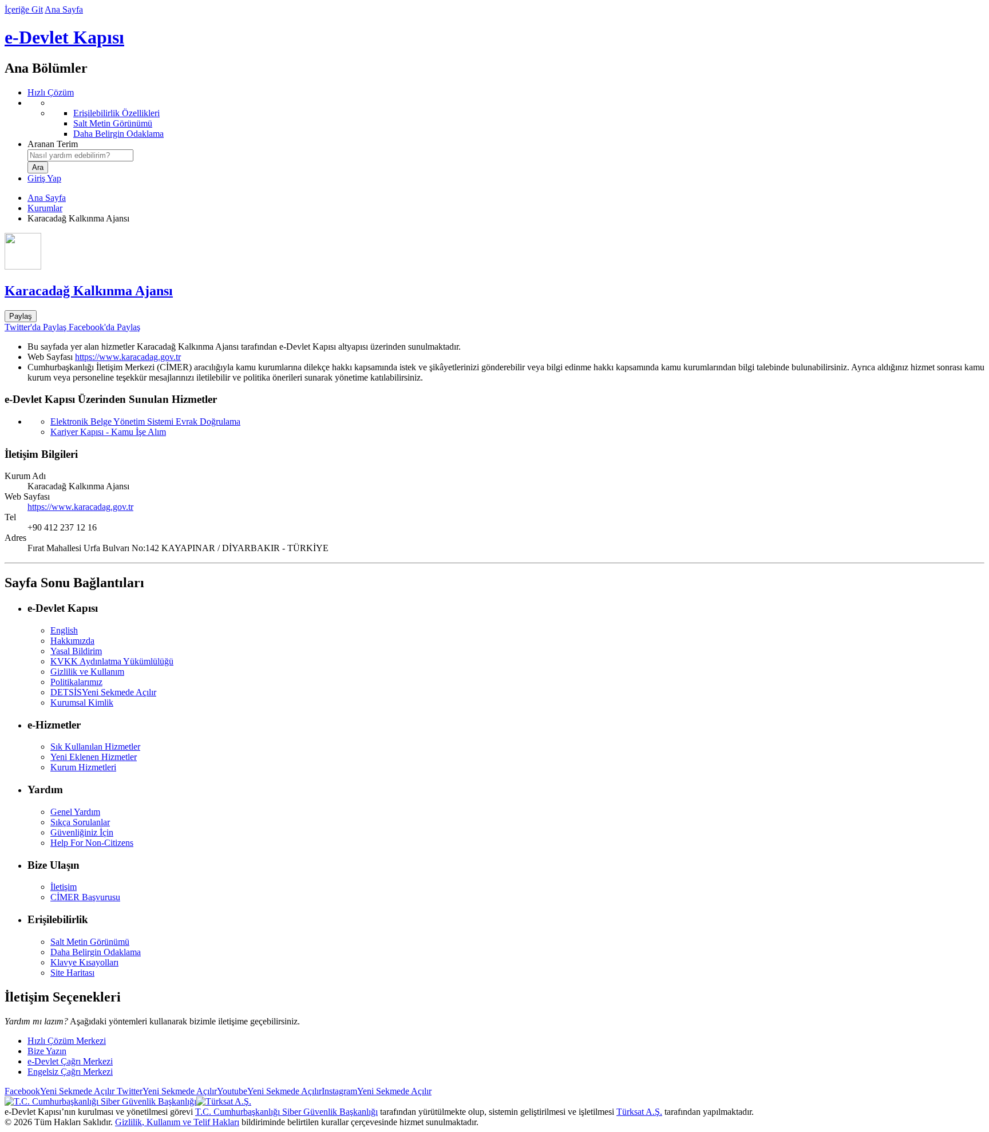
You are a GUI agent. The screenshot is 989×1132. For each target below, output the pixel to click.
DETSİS (103, 692)
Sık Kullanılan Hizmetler (95, 746)
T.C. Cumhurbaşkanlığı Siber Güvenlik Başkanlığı (286, 1112)
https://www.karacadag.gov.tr (128, 357)
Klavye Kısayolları (84, 962)
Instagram (377, 1091)
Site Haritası (72, 972)
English (64, 630)
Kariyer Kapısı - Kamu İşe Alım (108, 432)
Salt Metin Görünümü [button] (89, 942)
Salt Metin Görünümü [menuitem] (112, 123)
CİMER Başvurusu (85, 897)
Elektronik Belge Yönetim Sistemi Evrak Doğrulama (145, 421)
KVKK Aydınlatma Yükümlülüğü (111, 661)
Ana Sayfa (64, 9)
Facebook (59, 1091)
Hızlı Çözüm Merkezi (66, 1041)
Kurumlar (44, 208)
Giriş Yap (44, 178)
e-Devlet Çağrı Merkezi (70, 1061)
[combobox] (80, 155)
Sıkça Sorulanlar (80, 822)
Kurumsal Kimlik (81, 702)
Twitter (165, 1091)
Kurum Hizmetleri (83, 767)
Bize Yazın (46, 1051)
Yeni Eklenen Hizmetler (93, 757)
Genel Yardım (75, 812)
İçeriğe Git (24, 9)
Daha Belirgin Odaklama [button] (95, 952)
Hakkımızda (72, 641)
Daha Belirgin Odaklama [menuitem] (118, 133)
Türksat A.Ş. (639, 1112)
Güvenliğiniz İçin (81, 832)
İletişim (63, 887)
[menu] (505, 118)
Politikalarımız (76, 682)
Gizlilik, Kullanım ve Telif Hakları (177, 1122)
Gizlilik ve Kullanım (87, 671)
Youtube (269, 1091)
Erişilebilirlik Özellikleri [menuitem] (116, 113)
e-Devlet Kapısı (64, 37)
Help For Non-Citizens (91, 843)
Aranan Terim (52, 144)
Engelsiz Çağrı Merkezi (70, 1071)
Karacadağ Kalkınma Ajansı (89, 290)
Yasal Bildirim (76, 651)
